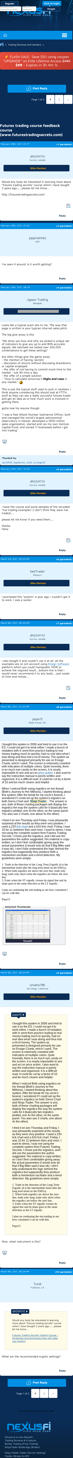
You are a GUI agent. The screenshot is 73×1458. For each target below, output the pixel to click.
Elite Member (38, 168)
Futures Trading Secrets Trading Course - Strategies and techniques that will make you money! (35, 1338)
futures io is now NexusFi (19, 1437)
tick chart (22, 826)
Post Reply (27, 88)
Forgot (51, 8)
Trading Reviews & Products (20, 1440)
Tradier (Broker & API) (17, 1455)
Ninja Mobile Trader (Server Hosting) (25, 1452)
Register (9, 3)
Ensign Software (58, 663)
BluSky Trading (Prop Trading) (21, 1443)
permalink (66, 144)
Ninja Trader (38, 801)
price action (45, 772)
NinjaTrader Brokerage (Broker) (22, 1447)
